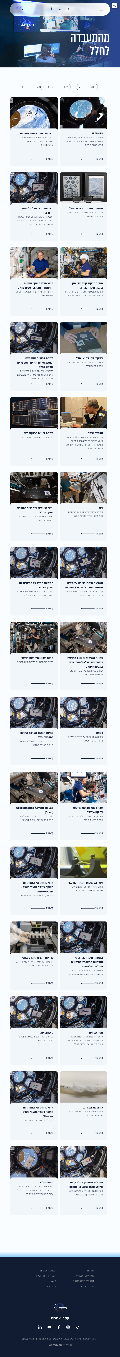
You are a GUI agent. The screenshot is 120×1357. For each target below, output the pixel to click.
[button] (101, 9)
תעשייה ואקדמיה (84, 1276)
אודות (90, 1270)
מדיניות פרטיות (44, 1338)
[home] (19, 9)
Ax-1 (53, 1281)
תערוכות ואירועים (46, 1276)
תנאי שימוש (58, 1338)
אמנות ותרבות (86, 1286)
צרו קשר (51, 1286)
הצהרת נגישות (28, 1338)
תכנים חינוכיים (48, 1270)
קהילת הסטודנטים (83, 1281)
